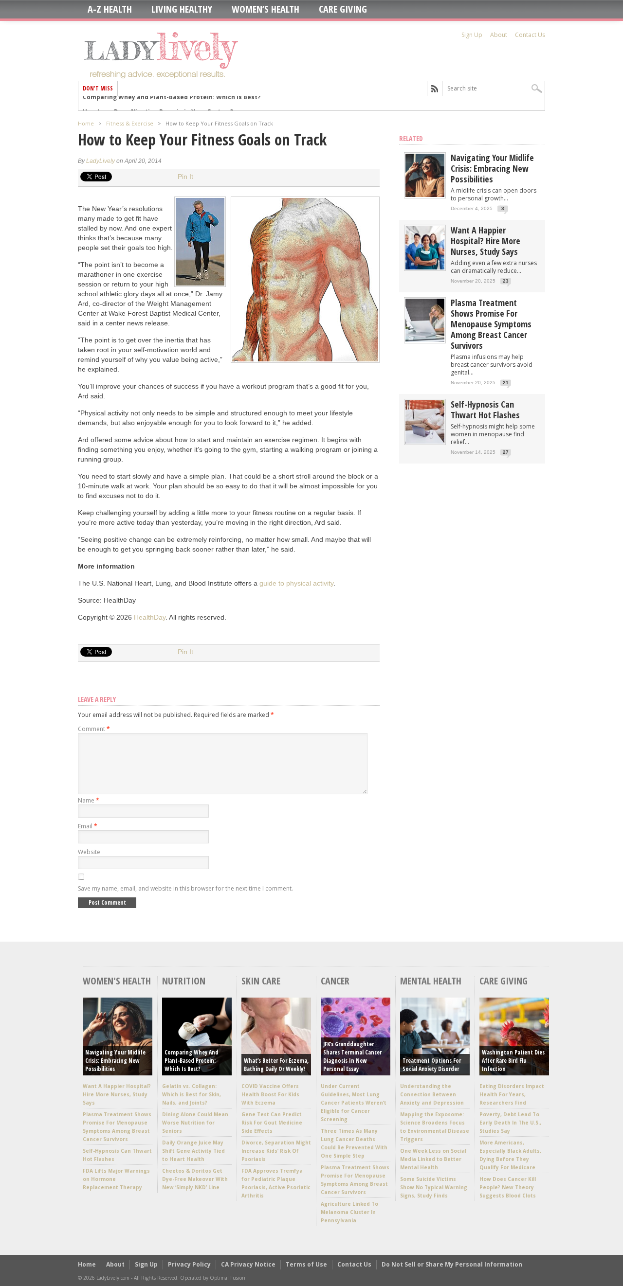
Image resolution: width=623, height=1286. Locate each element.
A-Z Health (110, 9)
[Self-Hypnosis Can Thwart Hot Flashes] (424, 441)
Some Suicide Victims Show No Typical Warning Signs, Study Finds (433, 1187)
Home (86, 123)
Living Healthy (181, 9)
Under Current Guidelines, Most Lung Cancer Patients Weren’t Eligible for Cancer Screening (353, 1103)
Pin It (185, 176)
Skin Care (260, 980)
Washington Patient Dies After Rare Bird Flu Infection (513, 1060)
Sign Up (471, 35)
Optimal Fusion (227, 1277)
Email (87, 826)
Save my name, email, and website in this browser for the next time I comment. (185, 888)
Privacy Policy (189, 1264)
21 (506, 382)
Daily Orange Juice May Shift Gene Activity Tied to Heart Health (193, 1150)
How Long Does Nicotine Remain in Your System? (158, 103)
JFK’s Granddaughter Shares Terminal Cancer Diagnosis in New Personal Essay (352, 1056)
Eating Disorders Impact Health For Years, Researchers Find (511, 1094)
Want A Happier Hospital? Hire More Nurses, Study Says (485, 241)
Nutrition (183, 980)
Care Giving (343, 9)
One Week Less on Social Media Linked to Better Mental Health (433, 1159)
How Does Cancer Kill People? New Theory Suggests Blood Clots (507, 1187)
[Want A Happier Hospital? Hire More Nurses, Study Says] (424, 267)
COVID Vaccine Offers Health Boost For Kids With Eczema (270, 1094)
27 (506, 452)
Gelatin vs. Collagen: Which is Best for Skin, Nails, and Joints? (191, 1094)
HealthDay (149, 617)
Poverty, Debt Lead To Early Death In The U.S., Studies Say (510, 1122)
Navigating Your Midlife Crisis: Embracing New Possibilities (492, 168)
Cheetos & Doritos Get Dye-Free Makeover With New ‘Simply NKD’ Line (195, 1179)
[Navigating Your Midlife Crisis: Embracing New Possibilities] (424, 195)
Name (88, 800)
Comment (94, 729)
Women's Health (117, 980)
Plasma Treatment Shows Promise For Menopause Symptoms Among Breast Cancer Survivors (491, 324)
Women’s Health (265, 9)
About (498, 35)
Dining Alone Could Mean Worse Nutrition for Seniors (195, 1122)
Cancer (335, 980)
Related (411, 138)
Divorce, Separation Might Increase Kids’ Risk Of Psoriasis (276, 1150)
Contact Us (530, 35)
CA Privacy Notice (248, 1264)
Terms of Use (306, 1264)
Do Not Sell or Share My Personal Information (452, 1264)
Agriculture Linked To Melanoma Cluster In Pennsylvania (349, 1212)
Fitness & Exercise (129, 123)
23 (506, 281)
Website (89, 852)
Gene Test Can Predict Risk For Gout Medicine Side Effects (271, 1122)
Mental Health (430, 980)
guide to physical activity (296, 583)
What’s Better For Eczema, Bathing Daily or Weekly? (276, 1064)
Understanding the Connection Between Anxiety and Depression (432, 1094)
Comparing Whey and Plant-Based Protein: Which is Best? (192, 1060)
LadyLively (100, 161)
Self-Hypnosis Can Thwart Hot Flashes (485, 409)
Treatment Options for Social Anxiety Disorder (432, 1064)
